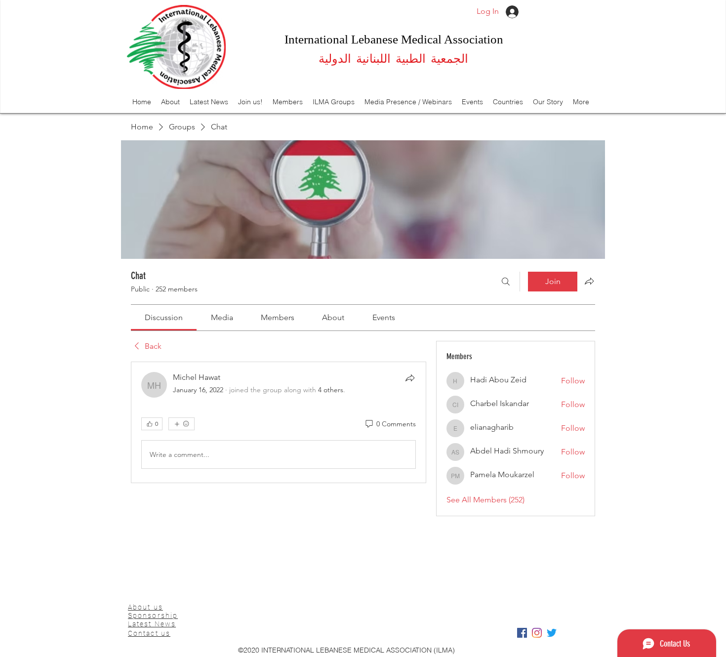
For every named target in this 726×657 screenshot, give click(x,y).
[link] (164, 317)
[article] (278, 422)
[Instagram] (537, 633)
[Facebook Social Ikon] (522, 633)
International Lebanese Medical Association (393, 39)
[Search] (506, 281)
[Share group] (589, 281)
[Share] (410, 378)
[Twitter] (552, 633)
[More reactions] (181, 423)
